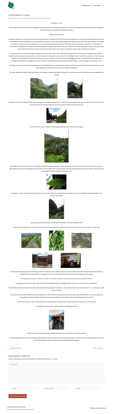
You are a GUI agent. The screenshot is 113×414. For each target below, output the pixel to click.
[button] (104, 5)
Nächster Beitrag (98, 348)
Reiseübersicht (86, 5)
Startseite (9, 409)
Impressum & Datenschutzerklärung (23, 409)
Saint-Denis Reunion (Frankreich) (41, 18)
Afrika (30, 18)
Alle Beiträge (96, 5)
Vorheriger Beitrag (15, 348)
